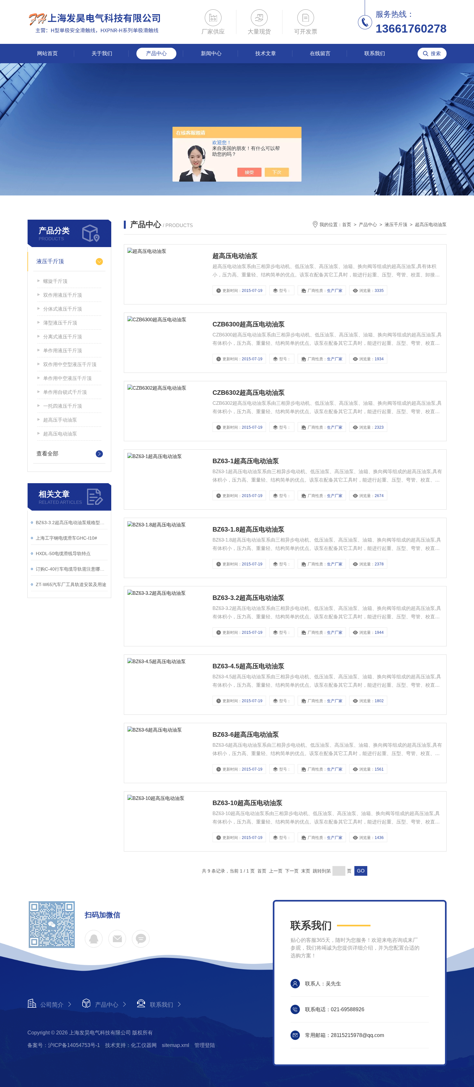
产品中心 (156, 53)
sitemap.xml (175, 1045)
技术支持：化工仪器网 (131, 1045)
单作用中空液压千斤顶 (67, 378)
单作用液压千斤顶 (62, 350)
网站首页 (47, 53)
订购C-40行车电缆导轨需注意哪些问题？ (72, 569)
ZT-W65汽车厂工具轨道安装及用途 (71, 584)
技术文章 (265, 53)
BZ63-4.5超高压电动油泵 (248, 666)
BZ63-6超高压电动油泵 (245, 734)
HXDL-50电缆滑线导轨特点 (63, 553)
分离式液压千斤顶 (62, 336)
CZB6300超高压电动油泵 (248, 324)
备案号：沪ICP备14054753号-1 (63, 1045)
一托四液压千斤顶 (62, 406)
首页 (346, 224)
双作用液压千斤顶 (62, 295)
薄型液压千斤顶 (60, 322)
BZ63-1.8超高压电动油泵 (248, 529)
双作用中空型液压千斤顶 (69, 364)
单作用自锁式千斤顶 (65, 392)
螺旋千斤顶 (55, 281)
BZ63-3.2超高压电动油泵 (248, 597)
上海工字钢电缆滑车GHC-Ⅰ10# (66, 538)
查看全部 (47, 454)
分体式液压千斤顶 (62, 309)
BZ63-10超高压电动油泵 (247, 802)
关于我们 (102, 53)
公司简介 (52, 1005)
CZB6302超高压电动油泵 (248, 392)
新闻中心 (211, 53)
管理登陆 (204, 1045)
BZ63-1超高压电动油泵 (245, 460)
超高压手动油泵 (60, 420)
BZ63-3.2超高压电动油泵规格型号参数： (72, 522)
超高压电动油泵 (60, 433)
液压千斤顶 (50, 261)
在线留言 (320, 53)
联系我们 (374, 53)
